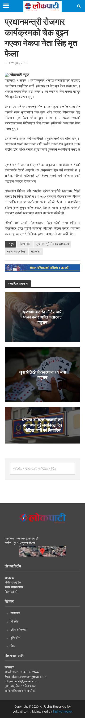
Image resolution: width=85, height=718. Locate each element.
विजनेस (15, 621)
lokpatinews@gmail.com (29, 676)
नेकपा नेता (24, 244)
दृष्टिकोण (15, 637)
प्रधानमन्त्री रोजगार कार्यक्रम (52, 244)
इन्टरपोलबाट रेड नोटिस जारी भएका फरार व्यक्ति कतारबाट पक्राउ (42, 317)
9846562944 (29, 672)
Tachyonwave (62, 711)
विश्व (13, 646)
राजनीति (15, 613)
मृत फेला (35, 251)
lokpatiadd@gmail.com (21, 681)
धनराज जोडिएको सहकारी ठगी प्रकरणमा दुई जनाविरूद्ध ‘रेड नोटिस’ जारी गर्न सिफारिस (42, 425)
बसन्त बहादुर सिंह (16, 251)
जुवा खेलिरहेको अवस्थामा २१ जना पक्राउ (42, 374)
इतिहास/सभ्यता (19, 629)
